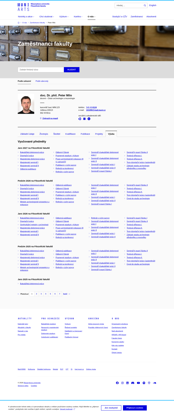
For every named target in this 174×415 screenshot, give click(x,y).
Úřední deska (117, 352)
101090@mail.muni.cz (96, 110)
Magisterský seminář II (29, 166)
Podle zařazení (24, 81)
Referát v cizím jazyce (65, 172)
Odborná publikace (28, 169)
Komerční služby (118, 342)
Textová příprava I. (134, 156)
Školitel (56, 134)
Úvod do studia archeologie (138, 199)
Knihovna (31, 369)
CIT (67, 369)
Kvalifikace (70, 134)
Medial (55, 369)
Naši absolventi (117, 331)
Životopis (44, 134)
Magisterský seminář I (29, 162)
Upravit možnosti (66, 409)
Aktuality (25, 318)
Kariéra (93, 318)
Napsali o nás (23, 331)
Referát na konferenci (65, 168)
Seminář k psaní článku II (137, 152)
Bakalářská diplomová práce (32, 152)
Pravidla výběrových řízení (98, 327)
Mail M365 (22, 369)
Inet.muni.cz (79, 369)
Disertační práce (27, 156)
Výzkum (69, 318)
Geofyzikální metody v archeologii (34, 225)
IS (71, 369)
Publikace (85, 134)
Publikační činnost (71, 337)
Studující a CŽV (119, 16)
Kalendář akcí (23, 324)
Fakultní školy (117, 338)
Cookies (34, 386)
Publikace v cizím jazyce (66, 165)
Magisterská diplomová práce (32, 159)
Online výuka (91, 369)
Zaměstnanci (137, 16)
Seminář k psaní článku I (101, 171)
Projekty (99, 134)
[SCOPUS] (85, 119)
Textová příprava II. (134, 159)
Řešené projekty (71, 327)
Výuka (111, 134)
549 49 (91, 107)
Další (65, 294)
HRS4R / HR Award (119, 335)
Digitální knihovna (44, 369)
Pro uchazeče (50, 318)
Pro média (21, 335)
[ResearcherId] (80, 119)
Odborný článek (62, 152)
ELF (61, 369)
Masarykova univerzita (32, 383)
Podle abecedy (42, 81)
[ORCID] (89, 119)
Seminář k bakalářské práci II (103, 168)
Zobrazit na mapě (50, 118)
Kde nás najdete (118, 345)
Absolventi (151, 16)
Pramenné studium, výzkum (67, 156)
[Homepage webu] (33, 7)
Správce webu (23, 386)
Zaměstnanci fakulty (119, 327)
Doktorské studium (48, 333)
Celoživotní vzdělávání (49, 337)
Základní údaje (27, 134)
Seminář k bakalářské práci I (103, 165)
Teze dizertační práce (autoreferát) (141, 162)
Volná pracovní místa (96, 324)
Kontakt (114, 349)
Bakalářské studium (48, 324)
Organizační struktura (120, 324)
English (152, 5)
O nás (115, 318)
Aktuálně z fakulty (24, 327)
